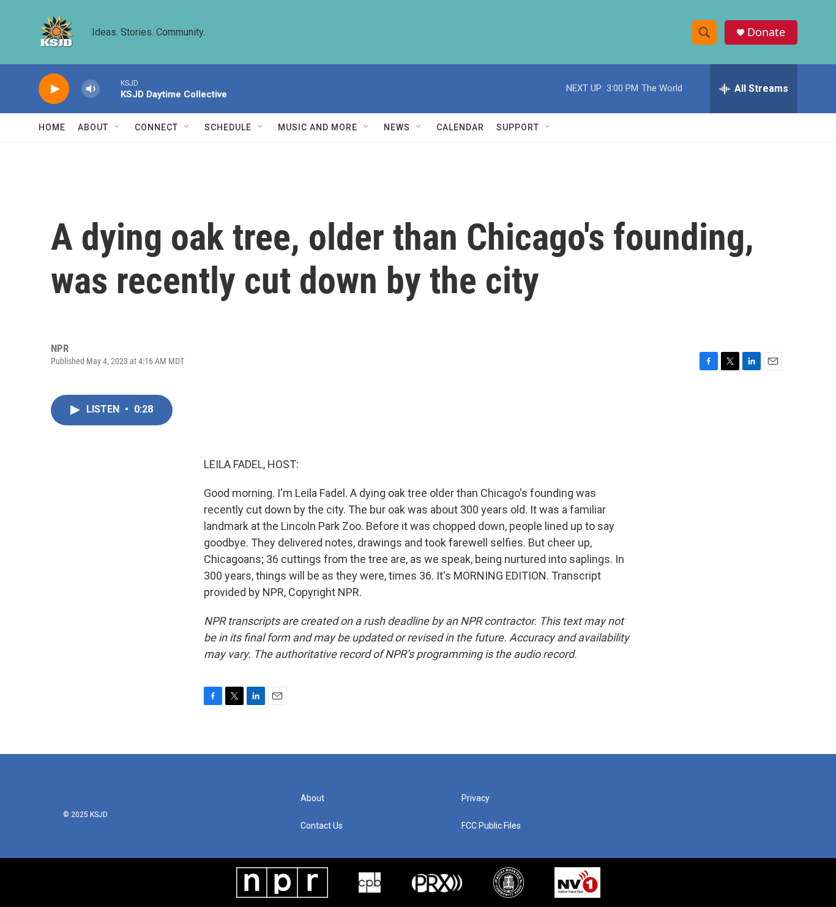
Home (52, 127)
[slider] (110, 88)
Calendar (460, 127)
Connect (156, 127)
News (397, 127)
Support (517, 127)
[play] (54, 89)
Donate (766, 32)
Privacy (475, 798)
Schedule (228, 127)
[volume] (90, 89)
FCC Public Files (491, 825)
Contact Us (321, 825)
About (93, 127)
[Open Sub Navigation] (117, 127)
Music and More (317, 127)
